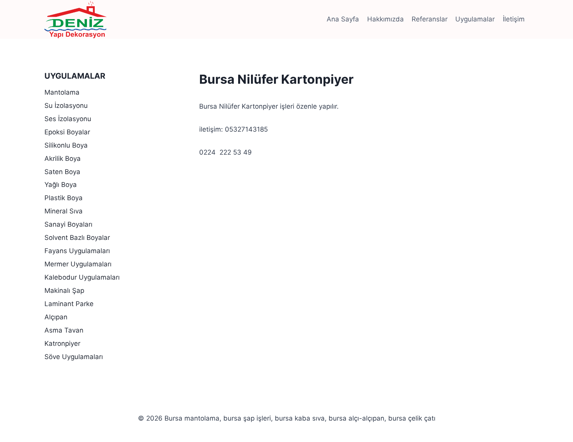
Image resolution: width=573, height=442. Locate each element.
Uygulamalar (475, 19)
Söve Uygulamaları (73, 357)
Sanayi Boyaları (68, 224)
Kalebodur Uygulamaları (82, 277)
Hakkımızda (385, 19)
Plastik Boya (63, 198)
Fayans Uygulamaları (77, 251)
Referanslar (429, 19)
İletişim (514, 19)
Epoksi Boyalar (67, 132)
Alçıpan (55, 317)
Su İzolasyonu (66, 105)
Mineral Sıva (63, 211)
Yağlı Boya (60, 184)
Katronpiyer (62, 343)
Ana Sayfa (343, 19)
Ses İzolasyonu (67, 119)
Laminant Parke (69, 304)
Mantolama (62, 92)
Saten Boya (62, 172)
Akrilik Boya (62, 158)
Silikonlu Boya (66, 145)
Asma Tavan (63, 330)
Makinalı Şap (64, 290)
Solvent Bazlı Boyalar (77, 237)
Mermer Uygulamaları (77, 264)
